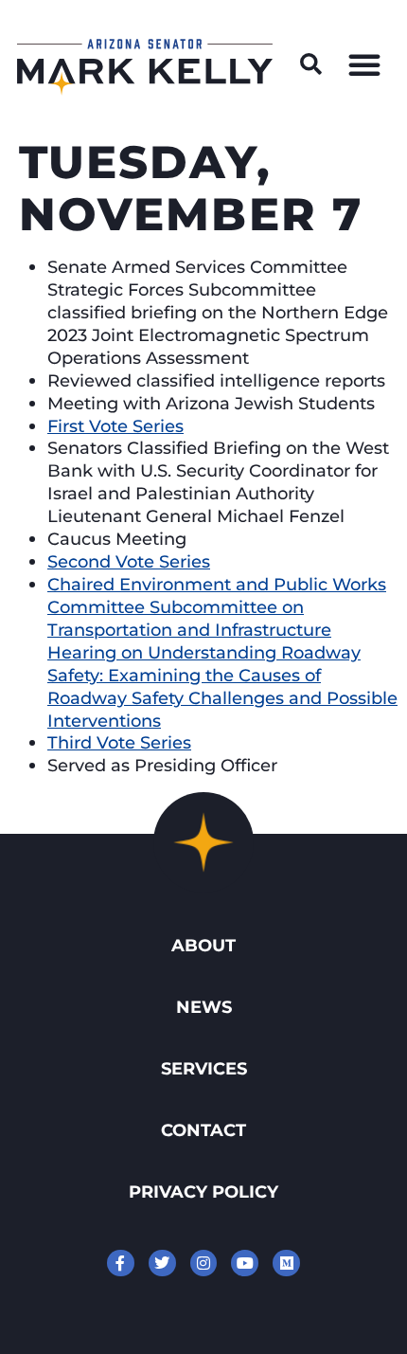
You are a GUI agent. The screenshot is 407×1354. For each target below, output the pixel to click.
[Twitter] (162, 1263)
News (204, 1007)
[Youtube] (244, 1263)
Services (204, 1068)
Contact (203, 1130)
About (203, 945)
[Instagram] (204, 1263)
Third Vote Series (119, 742)
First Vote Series (115, 426)
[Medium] (286, 1263)
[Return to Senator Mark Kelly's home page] (145, 89)
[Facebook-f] (120, 1263)
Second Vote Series (128, 561)
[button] (311, 64)
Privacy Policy (203, 1191)
